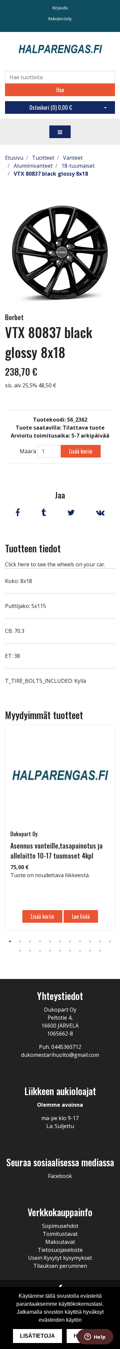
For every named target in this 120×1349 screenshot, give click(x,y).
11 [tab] (110, 941)
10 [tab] (100, 941)
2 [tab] (20, 941)
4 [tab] (40, 941)
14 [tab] (40, 950)
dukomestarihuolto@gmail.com (60, 1055)
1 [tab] (10, 941)
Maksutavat (60, 1242)
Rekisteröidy (60, 19)
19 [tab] (90, 950)
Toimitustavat (60, 1234)
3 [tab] (30, 941)
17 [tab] (70, 950)
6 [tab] (60, 941)
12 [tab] (20, 950)
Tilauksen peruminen (60, 1265)
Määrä (28, 451)
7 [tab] (70, 941)
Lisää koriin (80, 451)
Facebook (60, 1176)
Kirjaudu (60, 8)
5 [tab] (50, 941)
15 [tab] (50, 950)
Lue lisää (81, 916)
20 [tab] (100, 950)
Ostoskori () (50, 107)
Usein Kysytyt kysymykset (60, 1257)
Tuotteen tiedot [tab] (33, 548)
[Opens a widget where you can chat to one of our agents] (95, 1337)
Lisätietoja (37, 1336)
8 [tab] (80, 941)
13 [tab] (30, 950)
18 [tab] (80, 950)
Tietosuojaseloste (60, 1249)
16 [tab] (60, 950)
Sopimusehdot (60, 1226)
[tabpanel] (60, 827)
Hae (60, 90)
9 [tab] (90, 941)
